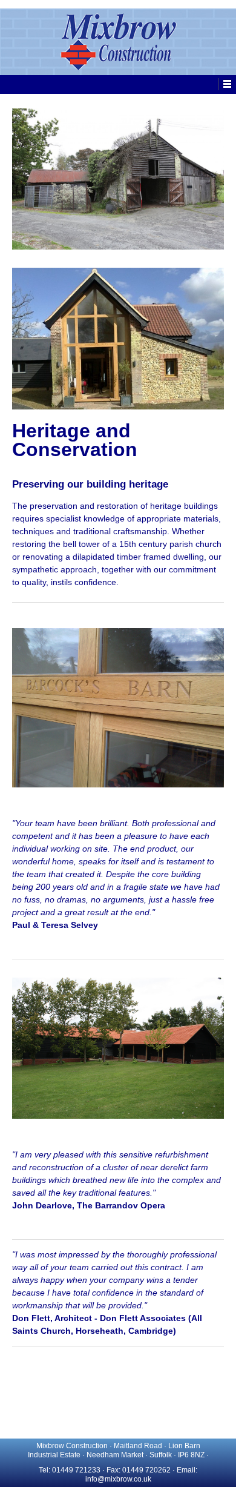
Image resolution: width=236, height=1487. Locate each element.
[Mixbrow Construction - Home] (118, 42)
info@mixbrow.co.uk (118, 1479)
